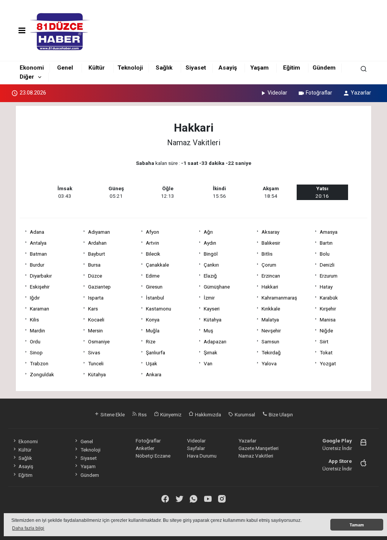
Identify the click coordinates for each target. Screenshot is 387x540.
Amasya (328, 232)
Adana (37, 232)
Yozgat (328, 363)
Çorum (269, 265)
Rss (142, 414)
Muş (208, 330)
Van (208, 363)
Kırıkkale (271, 309)
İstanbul (155, 298)
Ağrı (208, 232)
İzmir (209, 298)
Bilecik (153, 254)
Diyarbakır (41, 276)
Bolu (325, 254)
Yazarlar (361, 93)
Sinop (36, 352)
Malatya (270, 320)
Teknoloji (130, 67)
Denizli (327, 265)
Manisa (328, 320)
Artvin (152, 243)
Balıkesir (271, 243)
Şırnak (210, 352)
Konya (152, 320)
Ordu (35, 341)
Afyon (152, 232)
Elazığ (210, 276)
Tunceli (96, 363)
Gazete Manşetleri (258, 448)
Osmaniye (99, 341)
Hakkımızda (207, 414)
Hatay (326, 287)
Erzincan (271, 276)
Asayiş (227, 67)
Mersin (95, 330)
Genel (65, 67)
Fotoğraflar (319, 93)
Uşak (151, 363)
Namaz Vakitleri (255, 456)
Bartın (326, 243)
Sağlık (164, 67)
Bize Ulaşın (280, 414)
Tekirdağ (271, 352)
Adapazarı (215, 341)
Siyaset (196, 67)
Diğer (27, 76)
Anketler (145, 448)
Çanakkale (157, 265)
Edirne (152, 276)
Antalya (38, 243)
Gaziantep (99, 287)
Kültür (96, 67)
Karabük (329, 298)
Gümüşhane (217, 287)
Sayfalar (196, 448)
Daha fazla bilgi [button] (28, 528)
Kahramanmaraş (279, 298)
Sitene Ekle (112, 414)
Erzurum (328, 276)
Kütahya (212, 320)
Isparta (96, 298)
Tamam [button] (357, 525)
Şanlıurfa (155, 352)
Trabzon (39, 363)
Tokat (326, 352)
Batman (38, 254)
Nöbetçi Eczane (153, 456)
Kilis (34, 320)
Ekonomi (32, 67)
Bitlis (267, 254)
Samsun (270, 341)
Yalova (269, 363)
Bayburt (96, 254)
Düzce (95, 276)
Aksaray (270, 232)
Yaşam (259, 67)
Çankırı (211, 265)
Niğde (326, 330)
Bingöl (211, 254)
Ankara (153, 374)
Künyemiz (170, 414)
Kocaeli (96, 320)
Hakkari (270, 287)
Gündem (324, 67)
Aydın (210, 243)
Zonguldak (42, 374)
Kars (93, 309)
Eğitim (291, 67)
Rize (150, 341)
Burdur (37, 265)
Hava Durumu (202, 456)
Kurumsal (244, 414)
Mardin (37, 330)
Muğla (152, 330)
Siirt (324, 341)
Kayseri (212, 309)
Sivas (94, 352)
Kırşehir (328, 309)
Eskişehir (40, 287)
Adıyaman (99, 232)
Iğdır (35, 298)
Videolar (277, 93)
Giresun (154, 287)
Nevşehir (271, 330)
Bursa (94, 265)
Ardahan (97, 243)
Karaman (39, 309)
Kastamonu (158, 309)
